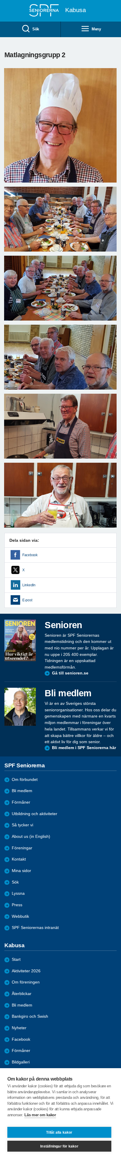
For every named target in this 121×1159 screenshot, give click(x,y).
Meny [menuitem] (96, 29)
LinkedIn (29, 585)
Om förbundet (25, 779)
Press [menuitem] (17, 905)
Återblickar (21, 993)
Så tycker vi (22, 825)
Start (16, 959)
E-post (27, 600)
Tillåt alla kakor (59, 1132)
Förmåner (21, 802)
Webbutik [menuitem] (20, 916)
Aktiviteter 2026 (26, 971)
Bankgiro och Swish (30, 1016)
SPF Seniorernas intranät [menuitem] (35, 927)
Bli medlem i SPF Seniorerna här (84, 748)
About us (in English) (31, 836)
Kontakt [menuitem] (19, 859)
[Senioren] (20, 640)
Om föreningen (26, 982)
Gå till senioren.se (70, 673)
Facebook (30, 555)
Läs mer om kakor (40, 1115)
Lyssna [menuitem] (18, 893)
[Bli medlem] (20, 707)
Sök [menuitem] (35, 29)
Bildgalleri (21, 1062)
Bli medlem (22, 791)
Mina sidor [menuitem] (21, 871)
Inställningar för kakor (59, 1146)
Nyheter (19, 1028)
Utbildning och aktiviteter (34, 814)
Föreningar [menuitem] (22, 848)
